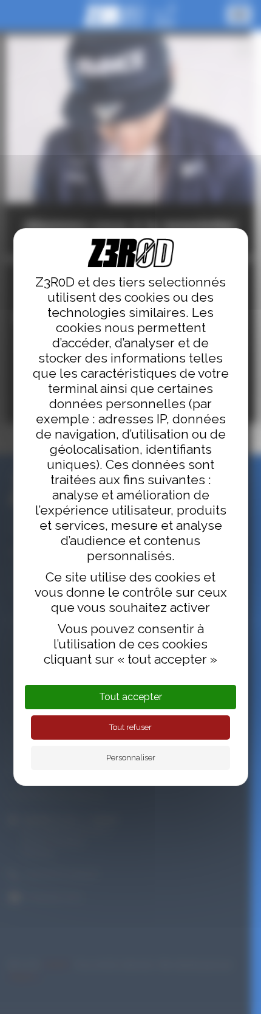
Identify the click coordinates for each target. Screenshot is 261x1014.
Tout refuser (130, 727)
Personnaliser (130, 757)
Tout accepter (130, 697)
